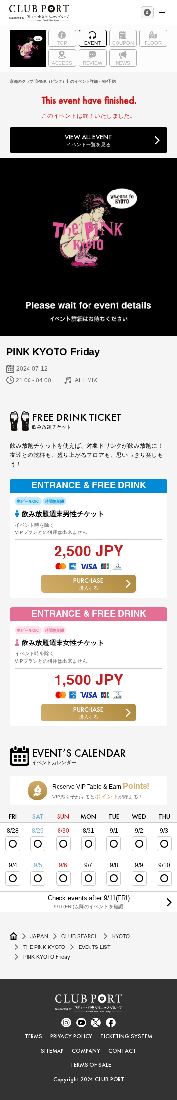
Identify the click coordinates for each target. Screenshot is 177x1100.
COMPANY (86, 1051)
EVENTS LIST (94, 947)
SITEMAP (52, 1051)
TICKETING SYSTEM (126, 1036)
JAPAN (39, 936)
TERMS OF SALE (90, 1065)
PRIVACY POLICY (71, 1036)
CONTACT (122, 1051)
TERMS (33, 1036)
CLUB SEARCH (80, 936)
